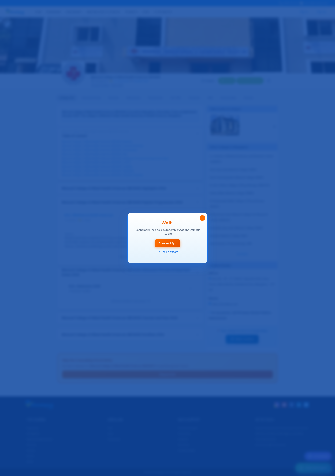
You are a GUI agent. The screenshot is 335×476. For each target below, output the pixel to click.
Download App (167, 243)
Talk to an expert (167, 252)
